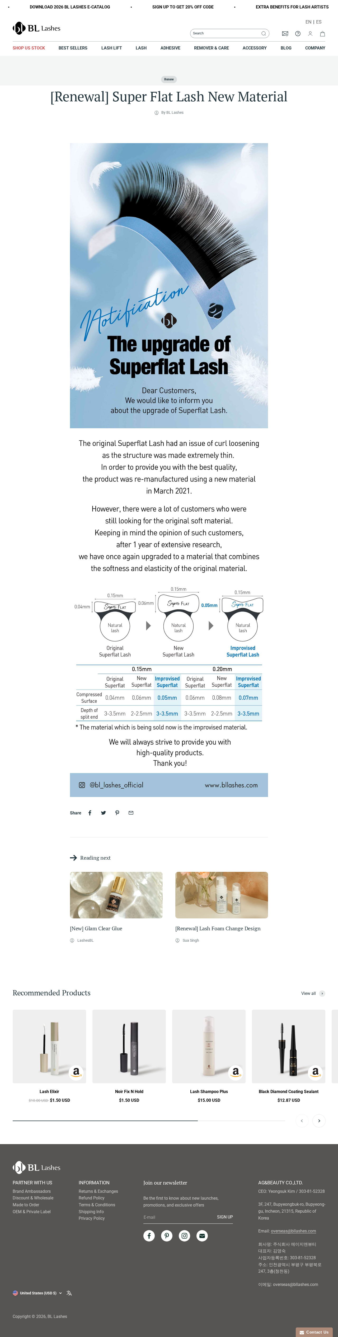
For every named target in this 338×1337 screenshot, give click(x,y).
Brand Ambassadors (32, 1191)
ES (319, 22)
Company (315, 48)
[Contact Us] (298, 33)
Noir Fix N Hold (129, 1091)
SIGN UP (225, 1217)
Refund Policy (92, 1197)
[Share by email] (131, 813)
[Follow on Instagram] (184, 1235)
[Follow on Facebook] (149, 1235)
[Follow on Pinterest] (166, 1235)
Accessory (255, 48)
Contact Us (316, 1332)
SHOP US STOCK (29, 48)
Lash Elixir (49, 1091)
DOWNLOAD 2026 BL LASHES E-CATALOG (56, 7)
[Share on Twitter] (103, 813)
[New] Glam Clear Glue (96, 928)
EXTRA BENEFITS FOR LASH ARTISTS (278, 7)
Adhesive (170, 48)
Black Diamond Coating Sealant (288, 1091)
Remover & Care (211, 48)
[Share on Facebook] (89, 813)
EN (309, 22)
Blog (286, 48)
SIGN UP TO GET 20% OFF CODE (168, 7)
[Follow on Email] (202, 1235)
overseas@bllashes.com (293, 1231)
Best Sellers (73, 48)
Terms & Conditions (97, 1204)
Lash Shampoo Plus (209, 1091)
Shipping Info (91, 1211)
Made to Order (26, 1204)
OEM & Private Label (32, 1211)
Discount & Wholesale (33, 1197)
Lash (141, 48)
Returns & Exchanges (98, 1191)
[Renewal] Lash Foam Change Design (217, 928)
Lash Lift (111, 48)
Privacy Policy (92, 1218)
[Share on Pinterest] (117, 813)
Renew (169, 79)
